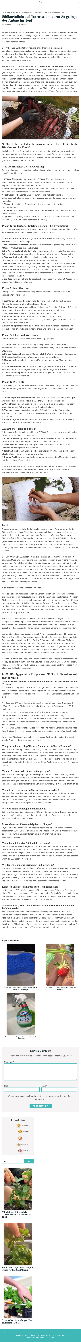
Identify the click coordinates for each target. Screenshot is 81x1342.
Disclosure (61, 1335)
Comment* (9, 1062)
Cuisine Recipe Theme (30, 1335)
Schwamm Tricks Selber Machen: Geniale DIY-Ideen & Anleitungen (21, 988)
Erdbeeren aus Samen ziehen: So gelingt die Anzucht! (60, 988)
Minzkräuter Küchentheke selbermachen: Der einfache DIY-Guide (17, 1214)
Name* (7, 1086)
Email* (44, 1086)
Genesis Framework (48, 1335)
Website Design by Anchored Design (40, 1337)
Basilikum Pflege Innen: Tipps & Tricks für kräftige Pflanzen (17, 1268)
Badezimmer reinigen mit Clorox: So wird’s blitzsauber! (20, 1038)
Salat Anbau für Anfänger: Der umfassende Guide (17, 1321)
